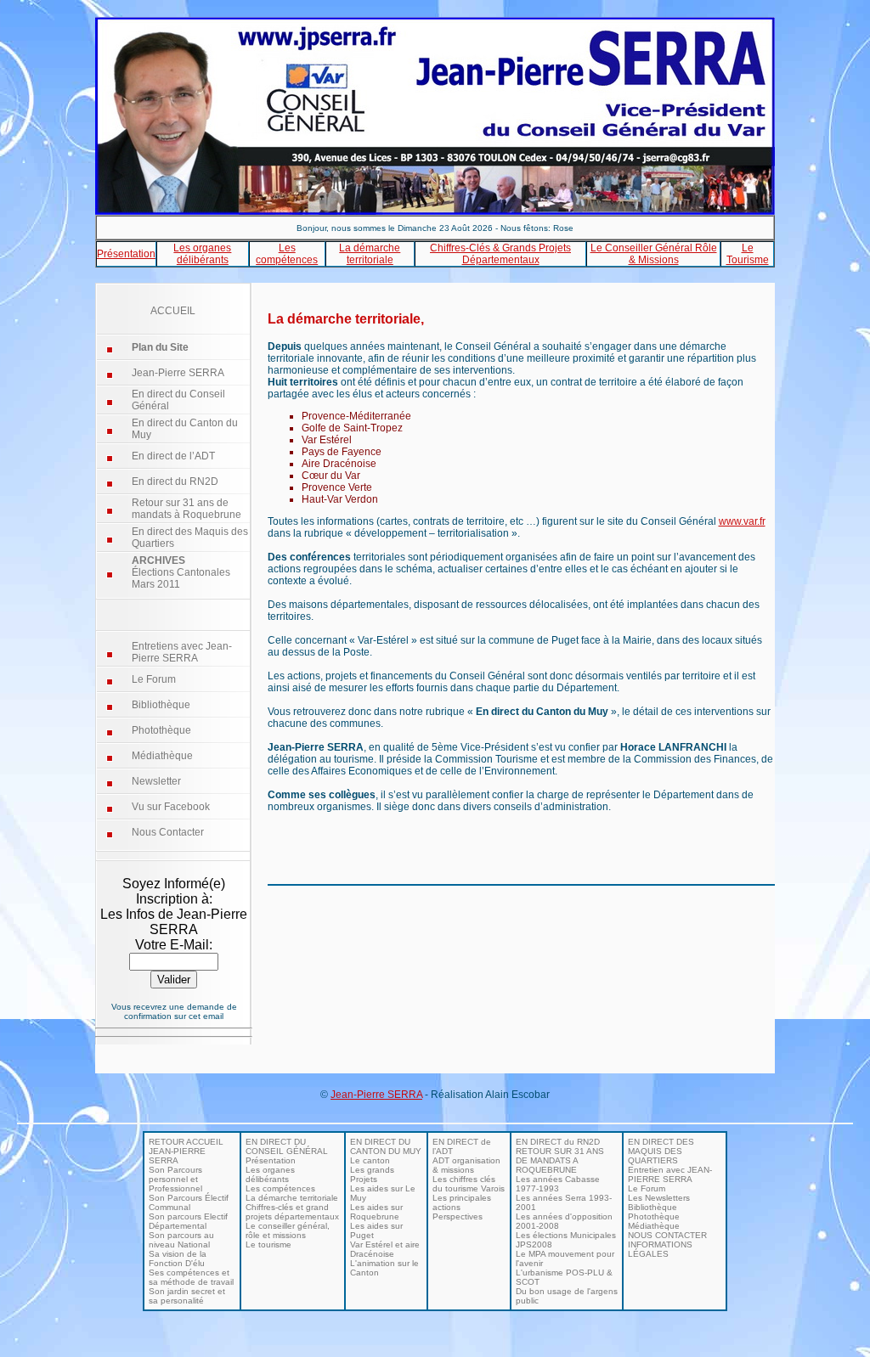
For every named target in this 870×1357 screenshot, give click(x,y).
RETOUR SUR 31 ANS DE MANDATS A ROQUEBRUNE (560, 1160)
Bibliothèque (161, 705)
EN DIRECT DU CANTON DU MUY (385, 1146)
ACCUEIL (172, 311)
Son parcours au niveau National (181, 1239)
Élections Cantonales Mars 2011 (181, 572)
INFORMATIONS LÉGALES (660, 1249)
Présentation (126, 254)
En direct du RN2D (175, 481)
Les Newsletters (659, 1197)
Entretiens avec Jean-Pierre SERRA (182, 652)
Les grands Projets (372, 1174)
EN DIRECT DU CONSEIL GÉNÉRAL (287, 1146)
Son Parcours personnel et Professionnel (175, 1179)
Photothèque (161, 730)
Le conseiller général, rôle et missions (288, 1230)
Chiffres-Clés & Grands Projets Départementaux (500, 254)
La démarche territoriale (369, 254)
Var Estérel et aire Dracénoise (385, 1249)
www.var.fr (742, 521)
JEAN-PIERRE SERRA (177, 1155)
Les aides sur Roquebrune (376, 1211)
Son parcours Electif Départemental (188, 1221)
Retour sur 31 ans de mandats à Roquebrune (186, 509)
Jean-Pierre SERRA (178, 373)
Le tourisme (268, 1244)
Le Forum (154, 679)
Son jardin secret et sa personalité (187, 1296)
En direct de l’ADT (173, 456)
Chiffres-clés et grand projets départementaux (292, 1211)
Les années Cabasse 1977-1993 (558, 1183)
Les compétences (287, 254)
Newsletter (156, 781)
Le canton (370, 1160)
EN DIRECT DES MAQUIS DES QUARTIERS (661, 1151)
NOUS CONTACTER (667, 1235)
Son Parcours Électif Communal (189, 1202)
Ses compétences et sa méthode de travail (191, 1277)
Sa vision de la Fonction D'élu (177, 1258)
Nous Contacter (168, 832)
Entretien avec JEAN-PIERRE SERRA (670, 1174)
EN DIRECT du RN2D (558, 1141)
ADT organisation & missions (466, 1165)
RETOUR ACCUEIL (186, 1141)
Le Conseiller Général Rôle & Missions (653, 254)
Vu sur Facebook (171, 807)
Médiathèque (162, 756)
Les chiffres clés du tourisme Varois (468, 1183)
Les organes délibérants (202, 254)
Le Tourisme (747, 254)
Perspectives (457, 1216)
